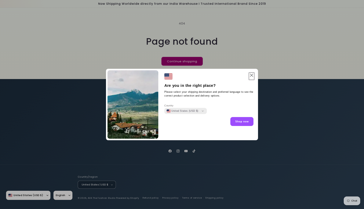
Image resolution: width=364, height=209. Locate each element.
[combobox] (182, 111)
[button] (251, 76)
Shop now (242, 121)
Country (168, 105)
